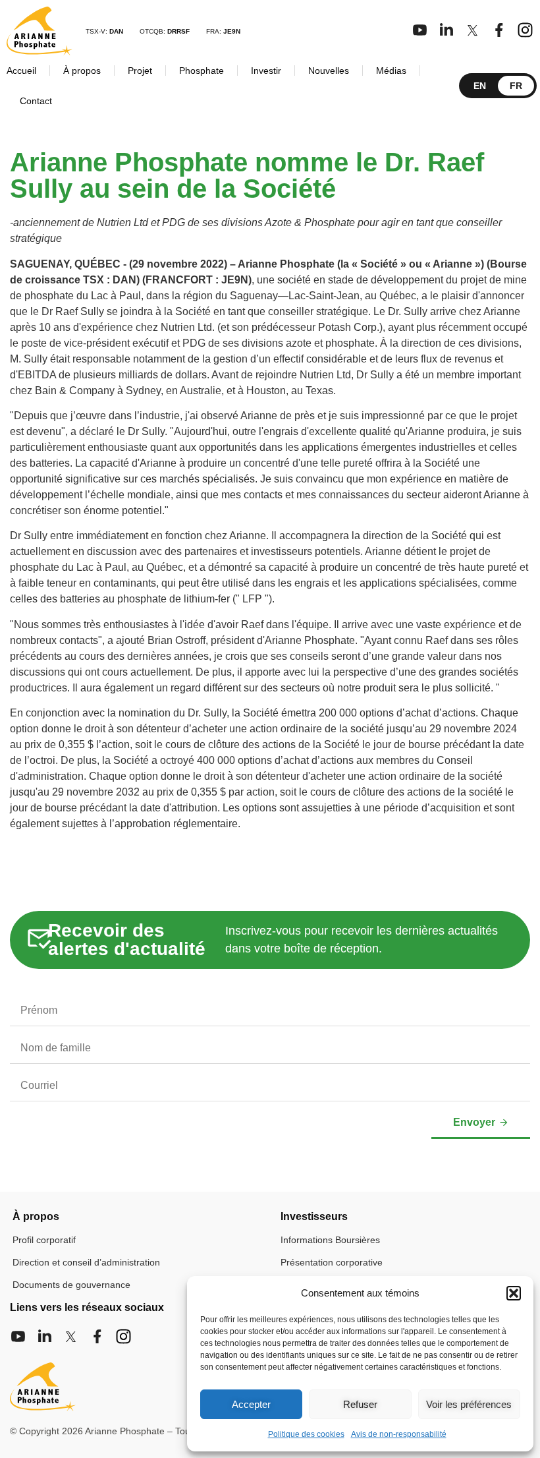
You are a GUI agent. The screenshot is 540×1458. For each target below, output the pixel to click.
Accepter (251, 1404)
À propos (82, 70)
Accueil (21, 70)
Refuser (360, 1404)
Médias (391, 70)
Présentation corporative (332, 1262)
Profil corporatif (44, 1240)
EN (479, 85)
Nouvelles (328, 70)
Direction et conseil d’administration (86, 1262)
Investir (266, 70)
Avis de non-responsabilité (398, 1434)
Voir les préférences (469, 1404)
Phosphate (201, 70)
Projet (140, 70)
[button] (513, 1293)
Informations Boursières (330, 1240)
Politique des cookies (306, 1434)
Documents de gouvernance (71, 1284)
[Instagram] (525, 30)
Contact (36, 101)
